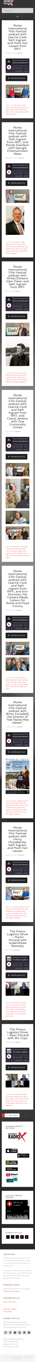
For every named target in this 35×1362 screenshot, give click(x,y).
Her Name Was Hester (19, 805)
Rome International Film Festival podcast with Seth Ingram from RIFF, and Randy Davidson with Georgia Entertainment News (17, 140)
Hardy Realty (9, 246)
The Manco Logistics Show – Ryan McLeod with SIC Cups (17, 1034)
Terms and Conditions (10, 1309)
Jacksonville (23, 1094)
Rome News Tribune (18, 686)
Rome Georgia (19, 1014)
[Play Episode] (9, 67)
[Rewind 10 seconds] (14, 68)
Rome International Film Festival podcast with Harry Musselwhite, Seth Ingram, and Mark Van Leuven (17, 839)
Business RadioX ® (17, 3)
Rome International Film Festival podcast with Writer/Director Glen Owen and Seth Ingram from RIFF (17, 277)
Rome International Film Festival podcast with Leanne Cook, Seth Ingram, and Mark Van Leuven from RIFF (17, 37)
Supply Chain (9, 1105)
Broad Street (16, 242)
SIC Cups (24, 1103)
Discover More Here (9, 1302)
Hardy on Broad (17, 105)
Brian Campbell (17, 801)
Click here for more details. (11, 1291)
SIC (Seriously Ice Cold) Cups (13, 1103)
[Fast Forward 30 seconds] (21, 68)
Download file (18, 78)
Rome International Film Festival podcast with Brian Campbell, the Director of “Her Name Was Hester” (17, 712)
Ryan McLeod (23, 1101)
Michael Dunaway (18, 810)
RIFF (12, 251)
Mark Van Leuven (10, 112)
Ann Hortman (17, 678)
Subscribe (18, 71)
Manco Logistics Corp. (20, 109)
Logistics (16, 1096)
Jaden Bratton (13, 1007)
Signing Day (23, 382)
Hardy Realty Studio (15, 107)
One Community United (20, 553)
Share (26, 71)
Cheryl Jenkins (24, 546)
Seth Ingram (13, 114)
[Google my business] (15, 1332)
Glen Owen (23, 373)
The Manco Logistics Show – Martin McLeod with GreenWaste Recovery (17, 939)
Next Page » (13, 1115)
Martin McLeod (14, 1011)
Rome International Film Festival (17, 555)
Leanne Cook (24, 107)
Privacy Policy (7, 1312)
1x (17, 68)
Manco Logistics (10, 109)
